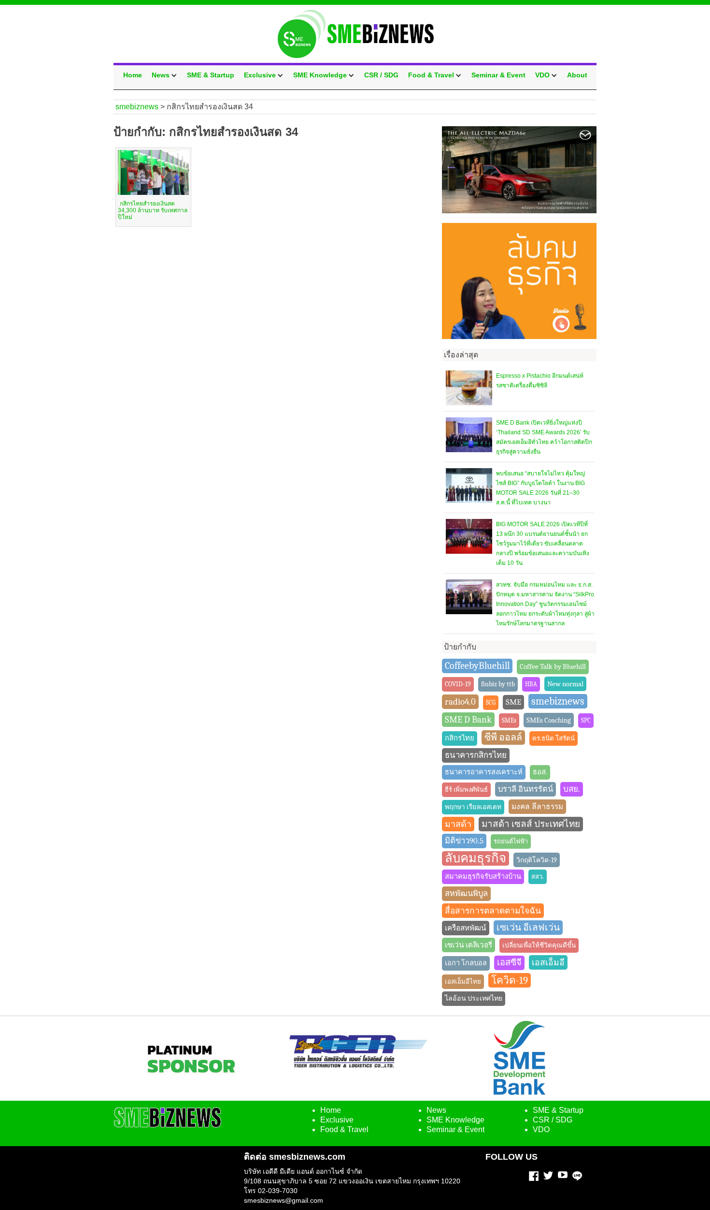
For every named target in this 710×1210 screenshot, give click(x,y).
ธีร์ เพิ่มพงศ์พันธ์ (466, 789)
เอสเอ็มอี (548, 962)
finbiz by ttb (498, 684)
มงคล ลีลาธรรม (537, 806)
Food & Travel (431, 75)
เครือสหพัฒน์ (465, 928)
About (577, 75)
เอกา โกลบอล (466, 963)
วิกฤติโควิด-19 (536, 860)
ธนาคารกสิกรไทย (476, 755)
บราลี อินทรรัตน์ (525, 789)
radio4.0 (460, 701)
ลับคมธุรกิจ (475, 858)
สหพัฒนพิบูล (466, 893)
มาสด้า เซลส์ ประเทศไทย (531, 824)
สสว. (537, 876)
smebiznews (557, 701)
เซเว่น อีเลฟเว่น (528, 927)
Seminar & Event (498, 75)
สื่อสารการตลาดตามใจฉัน (493, 910)
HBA (531, 684)
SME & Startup (210, 75)
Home (132, 75)
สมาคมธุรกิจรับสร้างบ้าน (483, 876)
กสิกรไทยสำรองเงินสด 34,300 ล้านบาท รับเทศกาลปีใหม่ (152, 210)
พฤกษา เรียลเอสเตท (473, 807)
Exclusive (260, 75)
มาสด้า (458, 824)
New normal (565, 683)
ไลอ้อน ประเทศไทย (473, 998)
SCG (491, 702)
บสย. (571, 789)
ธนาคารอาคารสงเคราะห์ (484, 772)
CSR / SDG (381, 75)
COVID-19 (458, 684)
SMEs (509, 720)
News (161, 75)
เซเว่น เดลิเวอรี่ (468, 945)
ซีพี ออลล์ (503, 737)
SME (513, 702)
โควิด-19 (509, 980)
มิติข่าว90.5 (464, 840)
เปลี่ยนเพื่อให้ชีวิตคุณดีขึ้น (539, 945)
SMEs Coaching (548, 720)
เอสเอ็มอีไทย (463, 981)
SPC (586, 720)
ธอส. (540, 772)
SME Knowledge (320, 75)
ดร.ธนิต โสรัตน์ (553, 738)
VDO (542, 75)
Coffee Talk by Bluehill (553, 667)
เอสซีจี (509, 963)
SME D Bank (468, 719)
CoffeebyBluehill (477, 665)
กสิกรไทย (459, 738)
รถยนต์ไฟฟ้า (511, 841)
